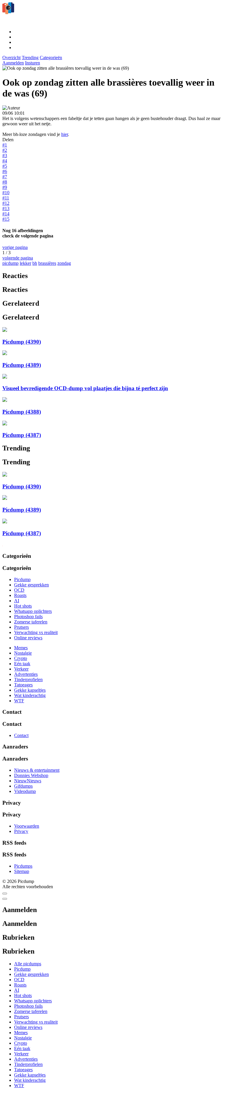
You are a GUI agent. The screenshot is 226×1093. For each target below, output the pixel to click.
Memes (21, 647)
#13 (5, 208)
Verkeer (21, 668)
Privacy (21, 831)
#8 (4, 181)
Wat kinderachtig (30, 695)
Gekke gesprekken (31, 584)
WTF (19, 700)
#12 (5, 203)
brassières (47, 263)
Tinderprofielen (28, 679)
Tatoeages (23, 684)
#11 (5, 197)
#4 (4, 160)
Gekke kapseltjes (30, 690)
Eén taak (22, 663)
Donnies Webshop (31, 775)
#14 (5, 213)
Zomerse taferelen (30, 621)
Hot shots (23, 605)
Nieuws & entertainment (36, 770)
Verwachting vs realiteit (36, 632)
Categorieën (51, 57)
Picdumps (23, 866)
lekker (25, 263)
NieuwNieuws (27, 780)
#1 (4, 144)
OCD (19, 590)
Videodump (25, 791)
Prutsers (21, 627)
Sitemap (21, 871)
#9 (4, 187)
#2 (4, 150)
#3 (4, 155)
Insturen (32, 62)
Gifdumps (23, 785)
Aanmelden (13, 62)
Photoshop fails (28, 616)
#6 (4, 171)
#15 (5, 219)
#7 (4, 176)
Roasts (20, 595)
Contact (21, 735)
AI (16, 600)
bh (34, 263)
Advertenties (26, 674)
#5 (4, 166)
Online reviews (28, 637)
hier (64, 134)
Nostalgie (23, 653)
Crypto (20, 658)
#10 (5, 192)
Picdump (22, 579)
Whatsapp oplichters (33, 611)
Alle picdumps (27, 963)
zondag (64, 263)
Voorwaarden (26, 826)
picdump (10, 263)
